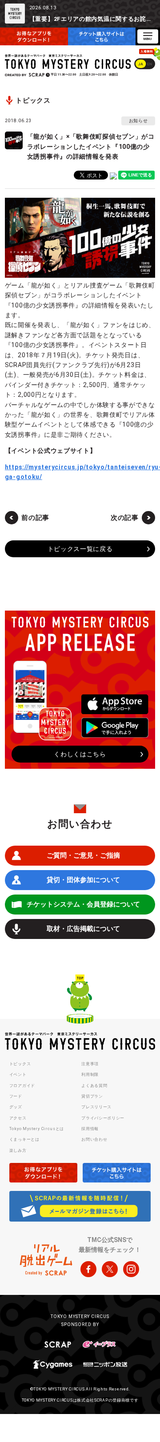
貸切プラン (92, 1096)
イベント (18, 1074)
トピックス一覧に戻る (80, 548)
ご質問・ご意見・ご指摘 (83, 855)
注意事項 (90, 1064)
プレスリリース (96, 1107)
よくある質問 (94, 1085)
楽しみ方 (18, 1150)
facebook (88, 1269)
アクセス (18, 1118)
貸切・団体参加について (83, 880)
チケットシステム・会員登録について (83, 904)
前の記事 (35, 518)
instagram (131, 1269)
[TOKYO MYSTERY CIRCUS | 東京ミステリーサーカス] (68, 61)
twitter (110, 1269)
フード (15, 1096)
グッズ (15, 1107)
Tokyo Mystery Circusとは (36, 1128)
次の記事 (125, 518)
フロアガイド (22, 1085)
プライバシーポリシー (102, 1118)
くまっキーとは (24, 1139)
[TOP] (80, 1000)
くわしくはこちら (80, 754)
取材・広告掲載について (83, 929)
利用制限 (90, 1074)
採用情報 (90, 1128)
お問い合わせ (94, 1139)
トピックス (20, 1064)
